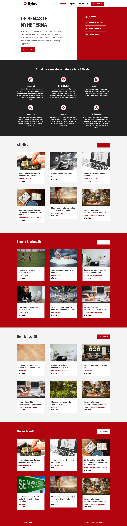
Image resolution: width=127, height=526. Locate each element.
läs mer (21, 181)
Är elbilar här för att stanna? (61, 173)
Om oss (92, 522)
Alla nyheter (97, 3)
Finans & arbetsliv (96, 23)
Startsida (62, 4)
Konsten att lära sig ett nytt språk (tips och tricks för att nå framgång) (29, 499)
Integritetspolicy (99, 522)
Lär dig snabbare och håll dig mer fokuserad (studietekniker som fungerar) (29, 212)
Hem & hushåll (95, 28)
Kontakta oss (83, 4)
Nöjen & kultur (95, 34)
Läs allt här (103, 145)
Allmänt (92, 17)
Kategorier (71, 4)
